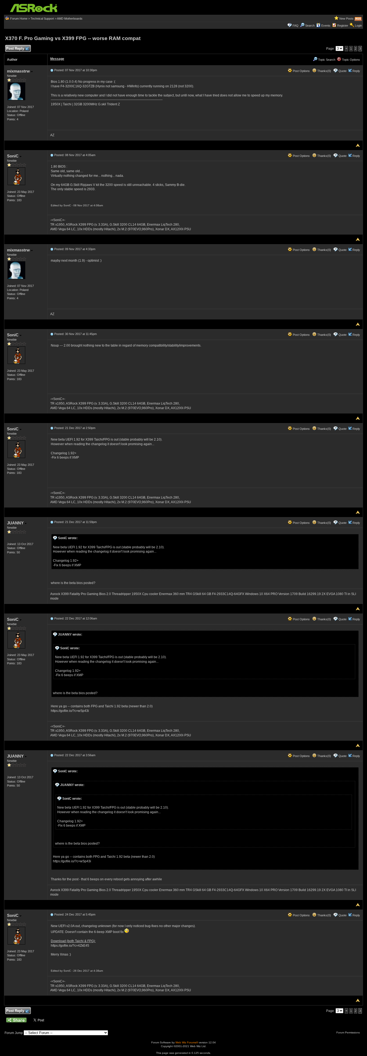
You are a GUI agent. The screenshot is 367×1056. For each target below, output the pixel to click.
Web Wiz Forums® (186, 1042)
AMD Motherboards (69, 18)
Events (325, 25)
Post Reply (15, 48)
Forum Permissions (348, 1032)
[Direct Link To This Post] (51, 70)
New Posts (346, 18)
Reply (356, 71)
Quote (343, 71)
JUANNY (16, 523)
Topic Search (326, 59)
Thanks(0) (323, 71)
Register (342, 25)
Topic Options (350, 59)
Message (57, 59)
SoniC (13, 156)
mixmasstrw (19, 71)
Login (358, 25)
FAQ (295, 25)
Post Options (301, 71)
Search (310, 25)
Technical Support (42, 18)
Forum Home (18, 18)
